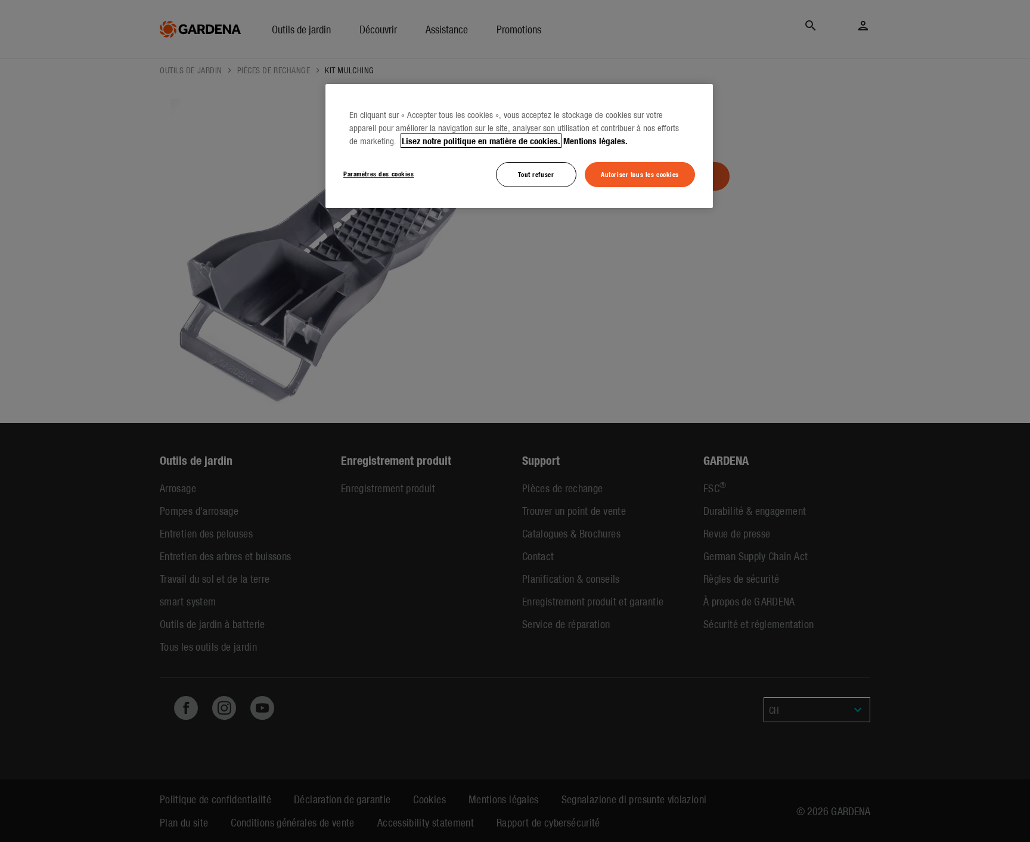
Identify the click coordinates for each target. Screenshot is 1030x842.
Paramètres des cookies (378, 173)
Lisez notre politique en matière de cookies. (481, 141)
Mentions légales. (595, 141)
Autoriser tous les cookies (640, 174)
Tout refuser (536, 174)
